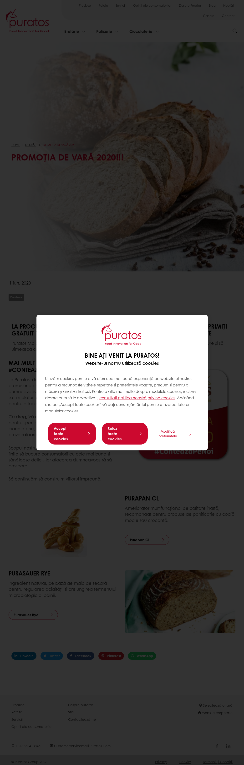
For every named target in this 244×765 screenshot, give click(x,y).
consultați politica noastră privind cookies (137, 398)
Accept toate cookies (61, 433)
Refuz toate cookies (115, 433)
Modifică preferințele (167, 433)
